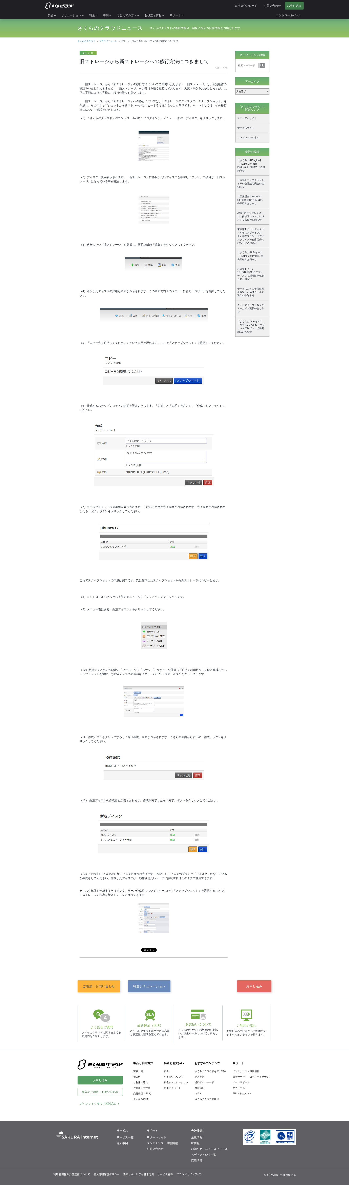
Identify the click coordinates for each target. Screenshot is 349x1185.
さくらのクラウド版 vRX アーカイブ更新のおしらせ (250, 308)
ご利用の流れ (140, 1082)
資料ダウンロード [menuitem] (246, 5)
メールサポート (241, 1082)
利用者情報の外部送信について (71, 1174)
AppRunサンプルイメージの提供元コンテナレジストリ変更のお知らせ (250, 216)
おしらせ (88, 53)
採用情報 (196, 1160)
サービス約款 (165, 1174)
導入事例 (199, 1076)
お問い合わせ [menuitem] (272, 5)
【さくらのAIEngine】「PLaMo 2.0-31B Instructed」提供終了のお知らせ (251, 165)
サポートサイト (156, 1137)
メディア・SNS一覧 (203, 1154)
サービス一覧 (125, 1137)
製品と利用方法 (143, 1063)
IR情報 (195, 1143)
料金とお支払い (174, 1063)
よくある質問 (140, 1099)
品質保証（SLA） (142, 1093)
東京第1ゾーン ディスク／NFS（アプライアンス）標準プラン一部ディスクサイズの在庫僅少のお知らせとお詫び (250, 236)
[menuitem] (52, 15)
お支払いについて (173, 1076)
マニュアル (239, 1088)
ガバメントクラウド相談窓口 (98, 1103)
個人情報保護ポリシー (106, 1174)
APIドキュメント (242, 1093)
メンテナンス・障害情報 (246, 1071)
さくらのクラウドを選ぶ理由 (210, 1071)
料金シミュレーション (149, 986)
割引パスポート (172, 1088)
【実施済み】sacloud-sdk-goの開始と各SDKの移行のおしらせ (250, 200)
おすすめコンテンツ (207, 1063)
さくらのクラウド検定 (207, 1099)
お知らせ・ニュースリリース (209, 1149)
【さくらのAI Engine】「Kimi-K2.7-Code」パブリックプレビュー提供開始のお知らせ (251, 326)
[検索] (262, 65)
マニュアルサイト (247, 118)
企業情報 (196, 1137)
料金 (166, 1071)
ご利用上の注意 (141, 1088)
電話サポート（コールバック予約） (252, 1076)
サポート (238, 1063)
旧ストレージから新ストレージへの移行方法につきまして (144, 61)
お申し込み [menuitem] (294, 5)
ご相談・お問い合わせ (99, 986)
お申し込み (254, 986)
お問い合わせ (155, 1149)
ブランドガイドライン (189, 1174)
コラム (198, 1093)
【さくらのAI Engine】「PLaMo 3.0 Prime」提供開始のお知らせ (250, 256)
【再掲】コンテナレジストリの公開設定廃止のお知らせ (250, 183)
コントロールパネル (248, 137)
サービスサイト (245, 127)
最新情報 (199, 1088)
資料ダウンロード (204, 1082)
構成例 (137, 1076)
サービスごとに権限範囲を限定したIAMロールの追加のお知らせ (250, 292)
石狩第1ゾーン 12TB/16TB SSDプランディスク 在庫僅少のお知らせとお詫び (251, 274)
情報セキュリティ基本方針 (138, 1174)
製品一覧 (138, 1071)
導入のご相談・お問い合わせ (100, 1092)
